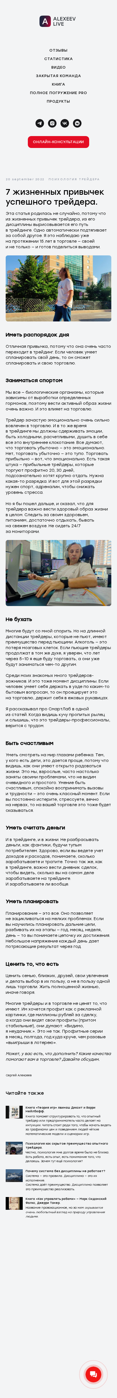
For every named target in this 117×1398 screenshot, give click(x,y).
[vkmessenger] (77, 123)
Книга (58, 84)
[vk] (64, 123)
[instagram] (52, 123)
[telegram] (39, 123)
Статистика (58, 59)
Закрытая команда (58, 76)
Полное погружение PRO (58, 93)
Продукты (58, 101)
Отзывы (58, 50)
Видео (58, 67)
